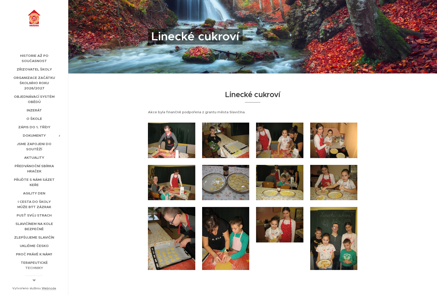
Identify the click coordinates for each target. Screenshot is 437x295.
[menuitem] (34, 58)
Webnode (49, 288)
